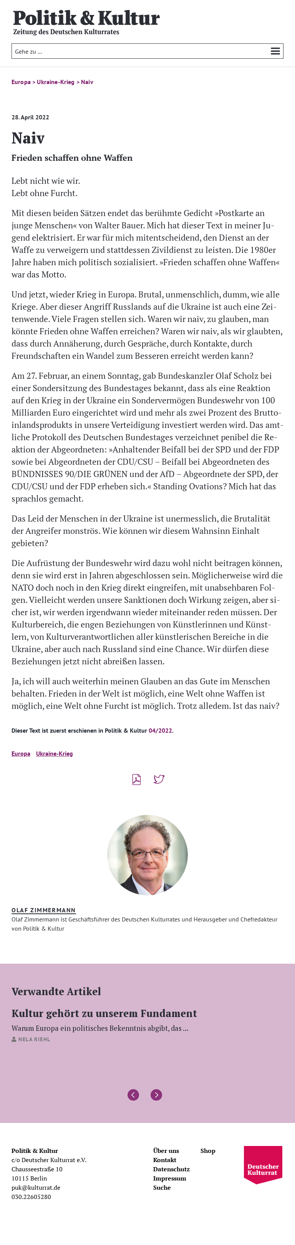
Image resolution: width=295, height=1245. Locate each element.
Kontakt (164, 1160)
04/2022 (160, 730)
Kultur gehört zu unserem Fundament (104, 1019)
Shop (208, 1150)
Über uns (166, 1150)
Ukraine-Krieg (54, 753)
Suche (162, 1187)
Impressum (169, 1178)
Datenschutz (171, 1169)
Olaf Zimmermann (44, 910)
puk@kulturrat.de (36, 1187)
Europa (21, 753)
